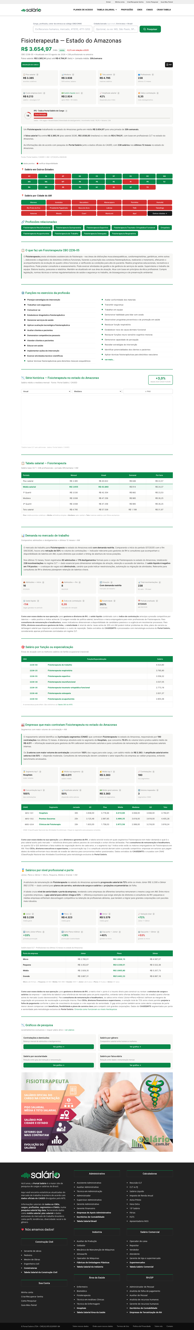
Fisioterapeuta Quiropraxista (68, 227)
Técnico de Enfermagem (88, 1303)
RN (29, 187)
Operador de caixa (138, 1241)
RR (63, 187)
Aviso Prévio (135, 1199)
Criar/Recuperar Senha (135, 2)
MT (63, 182)
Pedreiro (28, 1255)
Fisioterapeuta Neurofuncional (36, 227)
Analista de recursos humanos (144, 1299)
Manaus (33, 202)
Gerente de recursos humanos (144, 1303)
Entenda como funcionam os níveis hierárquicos (96, 1009)
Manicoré (109, 213)
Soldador (81, 1245)
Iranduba (58, 202)
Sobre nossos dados (81, 1326)
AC (29, 176)
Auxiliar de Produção (87, 1241)
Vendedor (134, 1249)
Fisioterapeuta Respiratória (124, 233)
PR (148, 182)
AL (46, 176)
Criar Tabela (164, 9)
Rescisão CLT (136, 1182)
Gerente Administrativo (88, 1204)
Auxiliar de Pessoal (139, 1295)
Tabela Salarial (106, 9)
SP (131, 187)
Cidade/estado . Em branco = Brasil (113, 24)
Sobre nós (159, 1326)
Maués (58, 213)
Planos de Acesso (83, 9)
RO (46, 187)
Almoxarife (82, 1254)
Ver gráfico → (58, 1047)
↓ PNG (148, 391)
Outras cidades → (160, 213)
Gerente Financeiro (86, 1208)
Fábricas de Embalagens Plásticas (93, 1262)
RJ (164, 182)
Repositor (134, 1245)
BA (80, 176)
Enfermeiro (82, 1286)
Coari (84, 213)
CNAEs (149, 9)
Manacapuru (109, 202)
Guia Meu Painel (167, 2)
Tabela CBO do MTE (65, 705)
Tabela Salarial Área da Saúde (91, 1312)
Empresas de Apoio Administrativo (94, 1212)
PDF (170, 64)
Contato (170, 1326)
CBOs (139, 9)
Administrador (84, 1195)
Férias (132, 1212)
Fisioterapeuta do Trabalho (66, 233)
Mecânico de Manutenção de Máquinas (95, 1249)
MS (46, 182)
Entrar (108, 2)
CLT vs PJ (134, 1187)
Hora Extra (135, 1204)
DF (114, 176)
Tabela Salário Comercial (141, 1266)
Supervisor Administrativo (89, 1199)
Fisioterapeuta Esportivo (97, 227)
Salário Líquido (137, 1191)
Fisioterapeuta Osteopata (95, 233)
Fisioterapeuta (83, 1295)
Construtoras (30, 1268)
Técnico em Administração (89, 1191)
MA (164, 176)
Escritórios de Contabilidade (143, 1308)
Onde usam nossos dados (103, 1326)
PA (80, 182)
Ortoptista (165, 227)
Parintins (134, 202)
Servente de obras (32, 1251)
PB (97, 182)
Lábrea (109, 208)
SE (114, 187)
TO (147, 187)
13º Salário (135, 1208)
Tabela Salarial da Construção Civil (40, 1272)
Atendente (135, 1254)
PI (130, 182)
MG (29, 182)
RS (80, 187)
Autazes (33, 213)
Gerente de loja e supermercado (145, 1258)
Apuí (134, 213)
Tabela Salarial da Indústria (90, 1266)
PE (114, 182)
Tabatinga (160, 208)
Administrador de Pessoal (142, 1286)
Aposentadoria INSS (139, 1221)
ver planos (69, 1030)
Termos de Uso (123, 1326)
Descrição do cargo (30, 64)
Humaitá (160, 202)
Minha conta (119, 2)
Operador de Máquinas (88, 1258)
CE (97, 176)
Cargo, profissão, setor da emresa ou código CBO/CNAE (57, 24)
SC (97, 187)
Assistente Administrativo (89, 1182)
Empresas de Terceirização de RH (146, 1312)
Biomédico (82, 1291)
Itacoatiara (84, 202)
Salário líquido (69, 93)
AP (63, 176)
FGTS (132, 1217)
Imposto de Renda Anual (141, 1195)
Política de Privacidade (142, 1326)
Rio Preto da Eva (33, 208)
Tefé (134, 208)
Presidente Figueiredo (59, 208)
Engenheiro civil (31, 1263)
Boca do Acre (84, 208)
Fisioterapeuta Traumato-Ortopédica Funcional (134, 227)
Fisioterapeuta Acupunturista (36, 233)
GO (147, 176)
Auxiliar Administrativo (88, 1187)
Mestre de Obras (32, 1259)
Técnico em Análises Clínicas (90, 1299)
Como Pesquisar (152, 2)
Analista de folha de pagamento (145, 1291)
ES (131, 176)
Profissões (127, 9)
